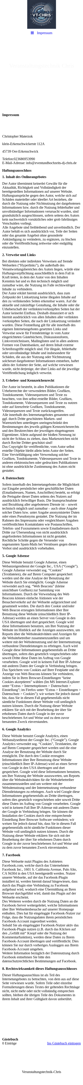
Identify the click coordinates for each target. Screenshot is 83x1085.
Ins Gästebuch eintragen (64, 1043)
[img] (41, 14)
